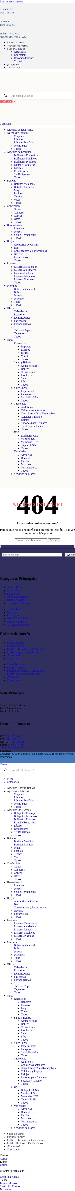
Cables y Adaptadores (33, 410)
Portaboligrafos (22, 323)
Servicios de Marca (24, 473)
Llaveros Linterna (23, 273)
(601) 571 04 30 (14, 736)
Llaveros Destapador (25, 266)
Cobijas (18, 215)
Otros (17, 218)
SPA (23, 381)
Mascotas (26, 464)
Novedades (13, 590)
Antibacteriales (29, 365)
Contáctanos (14, 658)
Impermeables (28, 391)
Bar (16, 247)
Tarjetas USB (28, 445)
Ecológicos (13, 593)
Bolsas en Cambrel (24, 289)
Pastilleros (26, 375)
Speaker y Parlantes (32, 426)
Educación (20, 54)
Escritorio (19, 314)
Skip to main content (11, 1)
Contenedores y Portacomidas (30, 250)
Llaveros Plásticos (24, 279)
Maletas (18, 295)
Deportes (26, 346)
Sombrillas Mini (30, 397)
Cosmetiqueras (29, 372)
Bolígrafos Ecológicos (26, 155)
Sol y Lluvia (21, 387)
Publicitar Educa (16, 645)
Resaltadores (21, 171)
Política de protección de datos (23, 652)
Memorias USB (29, 441)
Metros (18, 231)
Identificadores (22, 317)
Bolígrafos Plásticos (25, 161)
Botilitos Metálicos (24, 183)
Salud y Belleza (22, 362)
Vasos (17, 199)
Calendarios (20, 311)
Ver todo (18, 61)
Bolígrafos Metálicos (25, 158)
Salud (24, 378)
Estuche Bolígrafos (24, 164)
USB (17, 432)
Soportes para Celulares (34, 422)
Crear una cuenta (9, 1176)
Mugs (17, 190)
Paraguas (26, 394)
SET (16, 327)
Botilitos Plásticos (23, 187)
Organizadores (29, 467)
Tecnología (20, 403)
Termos (18, 196)
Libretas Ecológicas (25, 142)
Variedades (20, 451)
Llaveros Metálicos (24, 276)
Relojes (25, 419)
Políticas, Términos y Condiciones (26, 649)
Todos (17, 148)
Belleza (25, 368)
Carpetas (19, 136)
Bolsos (17, 292)
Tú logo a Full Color (18, 603)
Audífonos (27, 407)
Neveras (18, 254)
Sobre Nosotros (15, 642)
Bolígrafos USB (30, 435)
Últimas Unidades (17, 599)
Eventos (25, 349)
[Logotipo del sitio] (19, 89)
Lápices (18, 167)
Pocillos (18, 193)
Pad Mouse (20, 320)
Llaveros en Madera (25, 269)
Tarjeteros (19, 333)
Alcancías (26, 454)
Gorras (17, 209)
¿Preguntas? (13, 655)
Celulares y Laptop (31, 416)
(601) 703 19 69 (14, 739)
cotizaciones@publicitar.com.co (15, 747)
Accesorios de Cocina (26, 244)
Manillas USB (29, 438)
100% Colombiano (17, 596)
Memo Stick (20, 145)
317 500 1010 (18, 742)
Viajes (24, 355)
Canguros (19, 212)
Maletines (19, 298)
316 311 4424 (17, 745)
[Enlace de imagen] (23, 569)
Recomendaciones (24, 57)
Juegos (24, 352)
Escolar (25, 461)
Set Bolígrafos (22, 174)
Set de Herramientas (25, 234)
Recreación (20, 343)
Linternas (19, 228)
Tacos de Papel (22, 330)
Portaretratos (21, 257)
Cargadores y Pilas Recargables (38, 413)
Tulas (17, 301)
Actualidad (20, 51)
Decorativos (27, 458)
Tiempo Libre (14, 587)
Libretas (18, 139)
